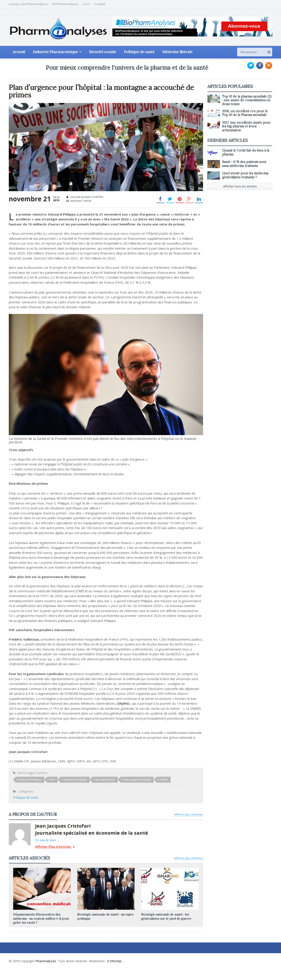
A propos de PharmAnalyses (28, 4)
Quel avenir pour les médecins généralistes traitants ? (245, 175)
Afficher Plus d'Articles (53, 847)
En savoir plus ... (47, 840)
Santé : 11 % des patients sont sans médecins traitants (244, 164)
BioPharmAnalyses (65, 4)
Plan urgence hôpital (137, 780)
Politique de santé (139, 51)
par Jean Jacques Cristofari (86, 197)
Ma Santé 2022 (105, 780)
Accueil (19, 51)
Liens (86, 4)
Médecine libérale (177, 51)
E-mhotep (114, 961)
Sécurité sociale (102, 51)
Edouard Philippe (30, 780)
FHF (52, 780)
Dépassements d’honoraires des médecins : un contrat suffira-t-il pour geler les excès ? (41, 918)
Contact (100, 4)
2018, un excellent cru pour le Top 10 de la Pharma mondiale (245, 113)
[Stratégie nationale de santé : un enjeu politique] (106, 869)
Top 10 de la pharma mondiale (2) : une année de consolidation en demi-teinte (247, 100)
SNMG (163, 780)
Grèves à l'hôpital (75, 780)
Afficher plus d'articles (188, 814)
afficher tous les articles (240, 186)
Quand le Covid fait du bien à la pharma (245, 152)
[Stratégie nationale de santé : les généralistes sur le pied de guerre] (170, 869)
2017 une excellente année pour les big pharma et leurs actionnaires (246, 126)
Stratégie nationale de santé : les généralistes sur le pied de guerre (166, 916)
